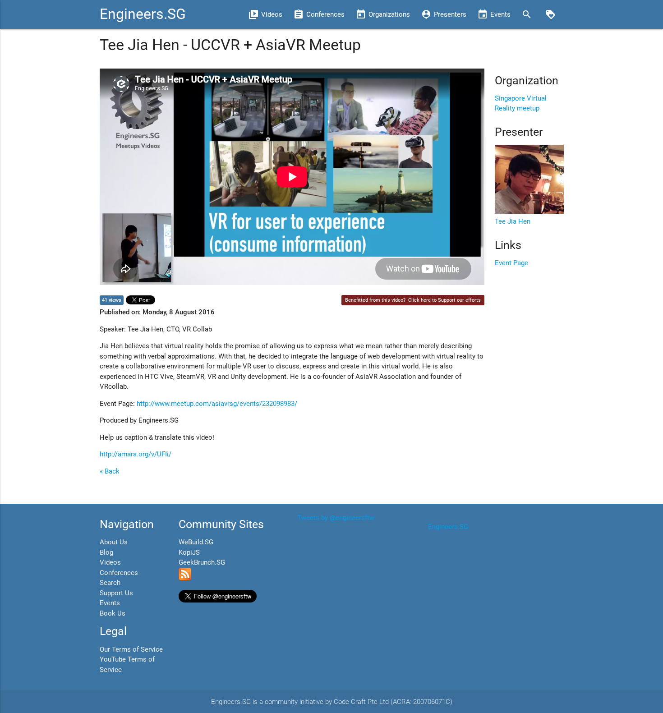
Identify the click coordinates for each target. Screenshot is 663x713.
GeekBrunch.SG (202, 562)
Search (110, 583)
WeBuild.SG (196, 542)
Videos (110, 562)
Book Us (112, 613)
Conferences (119, 573)
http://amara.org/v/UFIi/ (135, 454)
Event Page (511, 263)
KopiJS (189, 552)
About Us (114, 542)
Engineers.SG (143, 14)
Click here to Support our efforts (444, 300)
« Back (110, 471)
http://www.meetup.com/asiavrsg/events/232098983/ (217, 404)
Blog (106, 552)
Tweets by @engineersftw (335, 518)
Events (110, 603)
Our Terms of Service (131, 649)
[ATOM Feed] (185, 578)
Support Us (116, 593)
